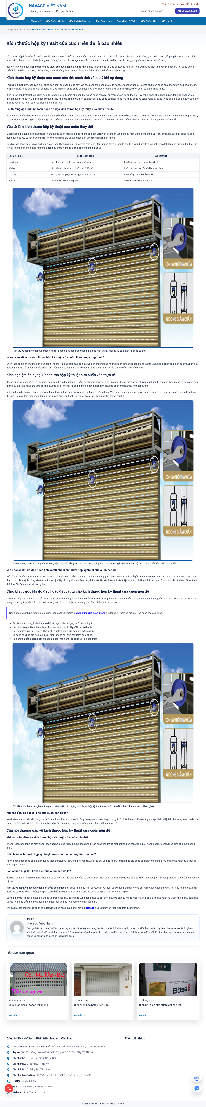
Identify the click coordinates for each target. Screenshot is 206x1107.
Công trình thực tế (170, 4)
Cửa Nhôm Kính (149, 21)
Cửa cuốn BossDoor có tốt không (28, 1005)
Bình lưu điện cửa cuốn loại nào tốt (160, 1005)
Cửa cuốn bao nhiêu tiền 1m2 (91, 1005)
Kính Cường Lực (103, 21)
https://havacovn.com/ (35, 1092)
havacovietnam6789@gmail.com (36, 1086)
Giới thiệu (185, 4)
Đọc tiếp (14, 1015)
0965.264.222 (29, 1080)
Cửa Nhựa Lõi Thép (126, 21)
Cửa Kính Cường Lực (79, 21)
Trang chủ (36, 21)
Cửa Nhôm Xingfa (55, 21)
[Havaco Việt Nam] (15, 10)
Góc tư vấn (167, 21)
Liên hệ (196, 4)
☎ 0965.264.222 (187, 10)
